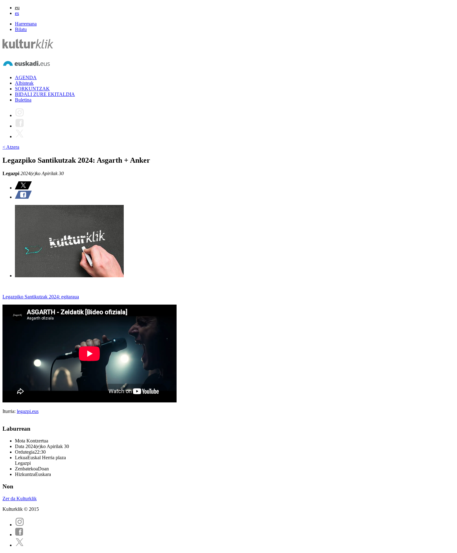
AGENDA (26, 77)
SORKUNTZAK (32, 88)
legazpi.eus (28, 411)
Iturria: (9, 411)
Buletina (23, 99)
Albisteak (24, 83)
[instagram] (19, 524)
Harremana (26, 23)
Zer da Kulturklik (19, 498)
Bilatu (21, 29)
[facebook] (19, 534)
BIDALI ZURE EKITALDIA (45, 94)
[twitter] (19, 545)
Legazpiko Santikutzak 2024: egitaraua (40, 296)
